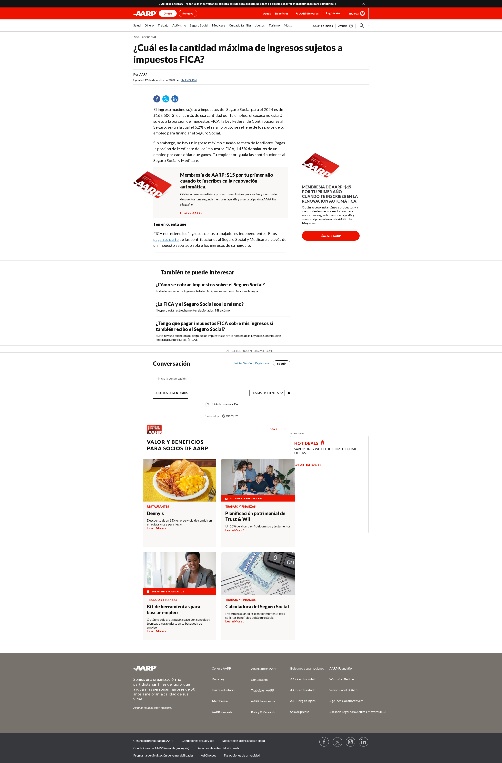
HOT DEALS (306, 443)
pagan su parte (166, 239)
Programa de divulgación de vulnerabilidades (163, 755)
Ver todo (276, 429)
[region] (221, 392)
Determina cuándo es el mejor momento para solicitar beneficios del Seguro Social (255, 615)
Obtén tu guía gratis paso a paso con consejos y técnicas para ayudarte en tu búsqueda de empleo (178, 623)
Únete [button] (168, 13)
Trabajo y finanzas (240, 506)
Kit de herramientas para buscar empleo (173, 609)
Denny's (155, 513)
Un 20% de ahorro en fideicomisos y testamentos (258, 526)
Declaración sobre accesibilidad (243, 740)
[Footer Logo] (164, 668)
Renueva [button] (187, 13)
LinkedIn (176, 100)
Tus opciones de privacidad (242, 755)
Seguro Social (145, 37)
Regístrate (333, 13)
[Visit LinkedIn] (364, 742)
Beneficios (281, 13)
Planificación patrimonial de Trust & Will (255, 516)
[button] (362, 25)
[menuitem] (137, 27)
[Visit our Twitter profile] (337, 742)
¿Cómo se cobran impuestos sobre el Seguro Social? (210, 284)
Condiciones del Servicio (198, 740)
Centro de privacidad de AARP (153, 740)
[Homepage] (145, 13)
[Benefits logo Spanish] (154, 433)
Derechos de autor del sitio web (217, 748)
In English (189, 80)
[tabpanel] (341, 25)
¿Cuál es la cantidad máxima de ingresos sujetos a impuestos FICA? (238, 53)
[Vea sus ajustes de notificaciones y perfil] (288, 393)
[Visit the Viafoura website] (230, 416)
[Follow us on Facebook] (324, 742)
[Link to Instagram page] (351, 742)
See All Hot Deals (306, 465)
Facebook (158, 100)
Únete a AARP (190, 212)
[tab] (170, 393)
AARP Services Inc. (263, 701)
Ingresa (353, 13)
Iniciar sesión (243, 363)
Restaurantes (158, 506)
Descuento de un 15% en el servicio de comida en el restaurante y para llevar (179, 522)
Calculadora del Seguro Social (257, 606)
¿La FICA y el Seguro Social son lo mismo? (200, 304)
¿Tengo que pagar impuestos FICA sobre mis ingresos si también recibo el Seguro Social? (214, 326)
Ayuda (267, 13)
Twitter (167, 100)
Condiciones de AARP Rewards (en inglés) (161, 748)
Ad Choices (208, 755)
